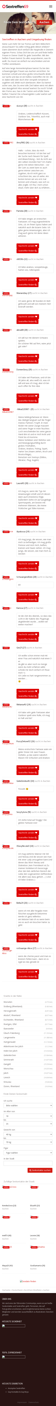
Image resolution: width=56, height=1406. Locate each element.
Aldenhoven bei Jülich (28, 1046)
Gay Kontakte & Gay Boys (18, 1392)
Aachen (39, 106)
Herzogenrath (28, 1010)
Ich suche (8, 1100)
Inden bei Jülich (28, 1050)
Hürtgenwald (28, 1042)
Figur (6, 1148)
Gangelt (28, 1064)
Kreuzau (28, 1081)
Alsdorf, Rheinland (28, 1015)
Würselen (28, 1002)
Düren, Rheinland (28, 1086)
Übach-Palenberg (28, 1033)
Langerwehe (28, 1037)
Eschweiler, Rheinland (28, 1019)
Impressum (22, 1402)
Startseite (6, 1290)
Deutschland (17, 1290)
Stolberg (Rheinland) (28, 1006)
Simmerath (28, 1059)
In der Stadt (9, 1158)
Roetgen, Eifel (28, 1024)
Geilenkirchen (28, 1055)
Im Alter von (9, 1111)
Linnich (28, 1077)
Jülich (28, 1073)
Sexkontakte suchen (41, 1170)
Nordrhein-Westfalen (32, 1290)
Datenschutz (34, 1402)
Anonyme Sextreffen (16, 1388)
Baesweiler (28, 1028)
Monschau (28, 1068)
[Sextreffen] (15, 6)
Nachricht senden (26, 129)
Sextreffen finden (26, 134)
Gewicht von (9, 1129)
